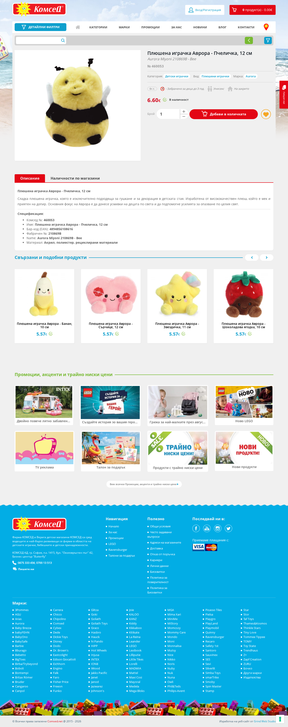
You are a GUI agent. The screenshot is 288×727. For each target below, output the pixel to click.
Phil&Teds (174, 686)
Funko (57, 691)
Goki (94, 614)
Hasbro (96, 632)
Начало (78, 27)
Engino (57, 668)
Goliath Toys (99, 623)
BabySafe (21, 641)
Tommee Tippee (254, 637)
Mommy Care (176, 632)
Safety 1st (211, 646)
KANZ (133, 619)
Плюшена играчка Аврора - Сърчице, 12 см (111, 325)
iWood (95, 668)
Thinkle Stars (252, 628)
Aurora (251, 76)
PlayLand (211, 623)
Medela (134, 686)
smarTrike (212, 677)
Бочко (247, 668)
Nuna (171, 677)
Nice (170, 655)
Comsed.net (55, 721)
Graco (95, 628)
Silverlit (210, 668)
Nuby (171, 668)
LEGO (112, 544)
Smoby (210, 682)
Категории (98, 27)
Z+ (245, 655)
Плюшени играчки (215, 76)
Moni (170, 641)
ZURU (247, 664)
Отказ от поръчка (162, 554)
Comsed (58, 623)
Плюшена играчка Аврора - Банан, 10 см (44, 325)
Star (246, 610)
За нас (176, 27)
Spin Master (213, 686)
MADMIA (135, 668)
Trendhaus (250, 650)
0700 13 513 (44, 563)
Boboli (19, 668)
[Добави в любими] (266, 114)
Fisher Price (60, 682)
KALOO (134, 614)
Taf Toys (248, 619)
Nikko (171, 659)
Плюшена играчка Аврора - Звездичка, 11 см (177, 325)
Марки (124, 27)
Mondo (172, 637)
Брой (151, 114)
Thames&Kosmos (255, 623)
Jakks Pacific (99, 673)
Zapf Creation (252, 659)
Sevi (208, 664)
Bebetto (20, 655)
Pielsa (209, 614)
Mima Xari (174, 614)
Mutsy (171, 650)
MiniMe (172, 619)
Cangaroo (21, 686)
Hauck (95, 637)
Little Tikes (136, 659)
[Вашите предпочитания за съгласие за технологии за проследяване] (280, 719)
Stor (246, 614)
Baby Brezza (23, 628)
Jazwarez (97, 686)
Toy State (249, 646)
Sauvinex (211, 655)
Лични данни (159, 566)
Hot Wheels (99, 650)
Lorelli (133, 664)
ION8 (94, 664)
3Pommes (22, 610)
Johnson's (97, 691)
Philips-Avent (176, 691)
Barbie (19, 646)
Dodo (57, 646)
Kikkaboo (135, 628)
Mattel (133, 673)
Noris (171, 664)
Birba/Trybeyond (26, 664)
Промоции (150, 27)
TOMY (247, 641)
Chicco (57, 614)
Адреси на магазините (266, 27)
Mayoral (134, 682)
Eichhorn (59, 664)
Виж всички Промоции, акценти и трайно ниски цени (143, 484)
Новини (200, 27)
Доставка (156, 548)
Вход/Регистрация (208, 10)
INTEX (95, 659)
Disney (57, 641)
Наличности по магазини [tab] (75, 178)
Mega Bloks (136, 691)
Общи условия (160, 526)
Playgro (210, 619)
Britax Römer (24, 677)
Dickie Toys (60, 637)
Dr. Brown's (60, 650)
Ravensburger (117, 550)
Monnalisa (174, 646)
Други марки (252, 673)
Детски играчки (176, 76)
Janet (94, 677)
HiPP (94, 646)
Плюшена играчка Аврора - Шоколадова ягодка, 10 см (244, 325)
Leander (134, 641)
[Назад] (249, 40)
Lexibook (135, 650)
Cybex (57, 628)
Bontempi (21, 673)
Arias (18, 619)
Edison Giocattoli (64, 659)
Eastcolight (60, 655)
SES (207, 659)
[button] (253, 10)
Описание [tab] (29, 178)
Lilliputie (134, 655)
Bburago (21, 650)
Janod (95, 682)
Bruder (19, 682)
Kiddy (133, 623)
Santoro (210, 650)
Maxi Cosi (135, 677)
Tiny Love (249, 632)
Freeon (58, 686)
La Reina (134, 637)
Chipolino (59, 619)
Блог (222, 27)
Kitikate (134, 632)
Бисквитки (157, 572)
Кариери (156, 560)
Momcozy (174, 628)
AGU (18, 614)
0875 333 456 (26, 563)
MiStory (172, 623)
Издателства (252, 677)
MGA (170, 610)
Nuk (170, 673)
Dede (56, 632)
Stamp (209, 691)
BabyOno (21, 637)
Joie (131, 610)
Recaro (210, 641)
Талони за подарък (121, 555)
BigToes (20, 659)
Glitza (95, 610)
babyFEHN (22, 632)
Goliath (96, 619)
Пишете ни (26, 569)
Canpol (20, 691)
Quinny (210, 632)
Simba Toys (212, 673)
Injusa (95, 655)
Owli (170, 682)
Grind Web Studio (265, 721)
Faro (56, 677)
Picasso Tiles (213, 610)
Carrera (58, 610)
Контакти (246, 27)
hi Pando (97, 641)
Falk (55, 673)
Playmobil (212, 628)
